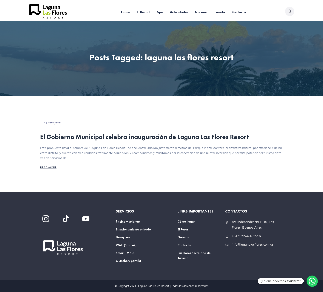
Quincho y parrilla (128, 261)
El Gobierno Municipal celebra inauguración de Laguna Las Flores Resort (144, 137)
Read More (48, 167)
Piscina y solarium (128, 221)
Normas (201, 12)
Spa (160, 12)
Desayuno (123, 237)
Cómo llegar (186, 221)
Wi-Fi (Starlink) (126, 245)
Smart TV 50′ (125, 253)
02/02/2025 (54, 123)
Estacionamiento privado (133, 229)
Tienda (219, 12)
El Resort (143, 12)
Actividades (179, 12)
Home (125, 12)
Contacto (239, 12)
